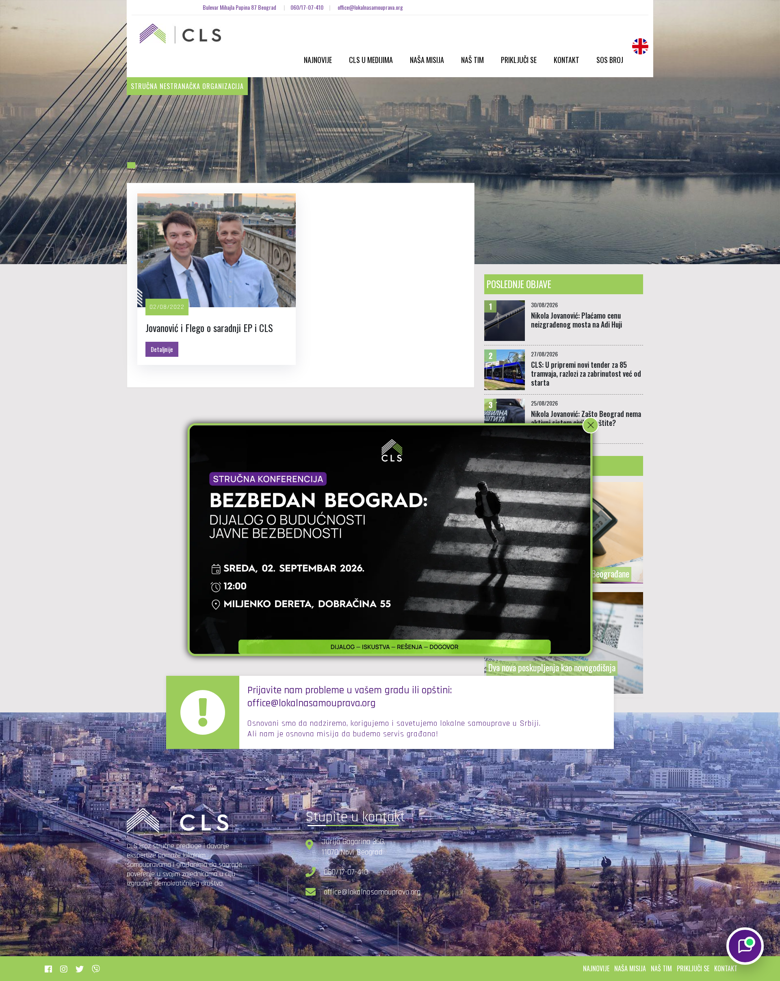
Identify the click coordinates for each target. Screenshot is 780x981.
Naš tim (472, 59)
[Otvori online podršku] (745, 946)
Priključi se (519, 59)
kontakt (725, 968)
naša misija (630, 968)
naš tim (661, 968)
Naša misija (427, 59)
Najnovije (318, 59)
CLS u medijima (371, 59)
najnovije (596, 968)
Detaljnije (162, 349)
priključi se (693, 968)
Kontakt (566, 59)
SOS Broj (609, 59)
